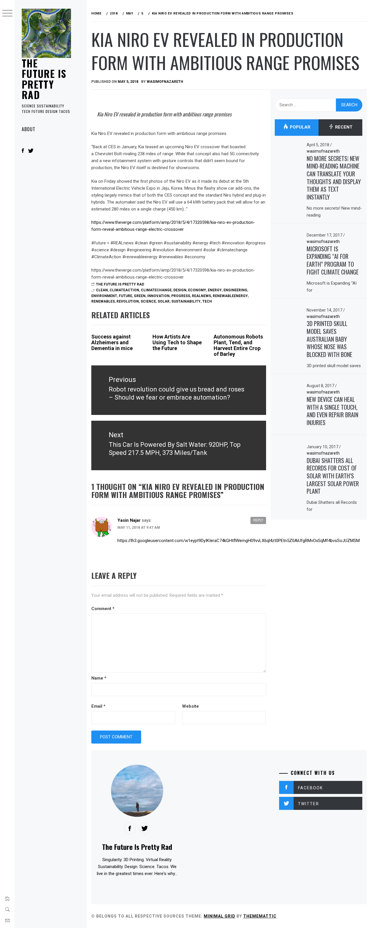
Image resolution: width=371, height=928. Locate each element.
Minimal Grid (219, 916)
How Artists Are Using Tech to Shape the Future (177, 342)
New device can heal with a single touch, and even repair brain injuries (332, 411)
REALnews (201, 296)
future (125, 296)
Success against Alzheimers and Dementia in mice (112, 342)
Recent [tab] (343, 127)
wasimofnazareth (165, 82)
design (179, 290)
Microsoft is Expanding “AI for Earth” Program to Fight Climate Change (333, 260)
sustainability (186, 301)
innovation (158, 296)
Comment (102, 608)
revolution (128, 301)
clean (102, 290)
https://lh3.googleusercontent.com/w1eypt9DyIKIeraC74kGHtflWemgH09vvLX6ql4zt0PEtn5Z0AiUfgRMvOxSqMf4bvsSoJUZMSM (238, 540)
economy (197, 290)
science (148, 301)
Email (98, 706)
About (28, 129)
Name (98, 678)
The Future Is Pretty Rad (44, 79)
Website (190, 706)
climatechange (156, 290)
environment (104, 296)
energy (215, 290)
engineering (235, 290)
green (140, 296)
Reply (258, 520)
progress (180, 296)
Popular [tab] (299, 127)
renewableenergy (230, 296)
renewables (103, 301)
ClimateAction (124, 290)
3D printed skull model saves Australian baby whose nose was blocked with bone (329, 339)
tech (207, 301)
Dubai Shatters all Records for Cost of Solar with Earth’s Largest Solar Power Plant (333, 476)
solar (164, 301)
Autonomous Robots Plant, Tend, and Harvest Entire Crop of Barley (238, 345)
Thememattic (260, 916)
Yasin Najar (129, 520)
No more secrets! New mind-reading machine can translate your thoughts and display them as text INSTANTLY (334, 177)
